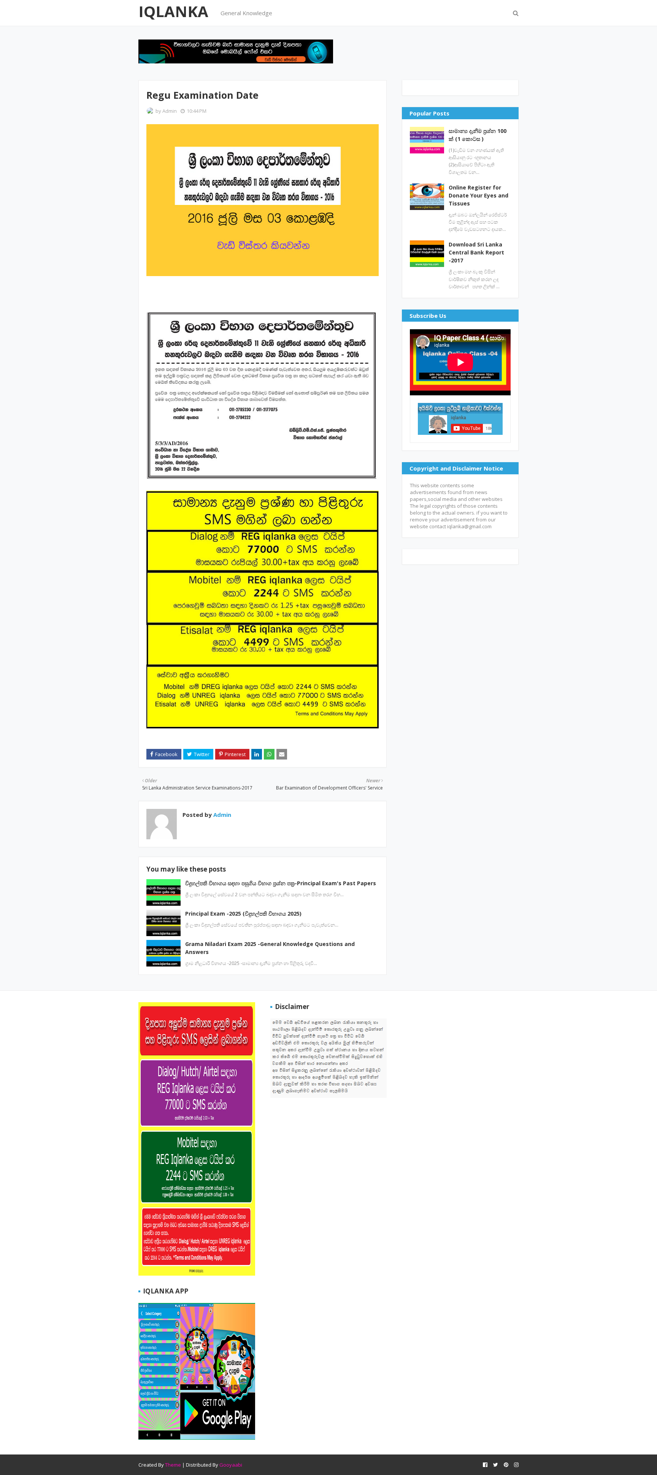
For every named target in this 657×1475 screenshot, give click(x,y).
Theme (173, 1464)
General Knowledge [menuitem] (246, 13)
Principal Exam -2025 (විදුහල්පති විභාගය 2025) (243, 913)
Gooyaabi (230, 1464)
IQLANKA (173, 11)
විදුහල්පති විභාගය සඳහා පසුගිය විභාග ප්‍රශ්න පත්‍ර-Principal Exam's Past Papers (280, 883)
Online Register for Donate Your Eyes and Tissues (478, 195)
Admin (169, 110)
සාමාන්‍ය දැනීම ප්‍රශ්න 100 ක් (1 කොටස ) (477, 134)
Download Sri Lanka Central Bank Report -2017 (476, 252)
